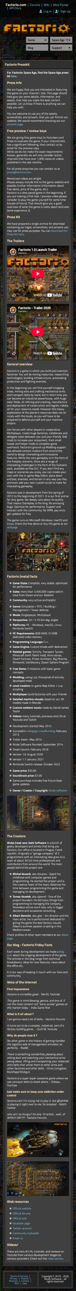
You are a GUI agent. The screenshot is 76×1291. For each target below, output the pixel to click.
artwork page (15, 124)
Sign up (65, 11)
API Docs (15, 8)
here (13, 76)
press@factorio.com (19, 172)
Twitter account (22, 1228)
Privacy (13, 1278)
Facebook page (21, 1223)
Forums (35, 5)
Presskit (13, 1281)
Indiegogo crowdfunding (40, 731)
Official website (22, 1208)
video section (55, 1258)
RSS (17, 1283)
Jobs (24, 1283)
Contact (25, 1281)
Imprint (24, 1278)
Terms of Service (19, 1276)
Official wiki (20, 1218)
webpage (12, 527)
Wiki (46, 5)
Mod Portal (60, 5)
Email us (18, 1238)
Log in (47, 11)
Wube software (58, 790)
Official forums (21, 1213)
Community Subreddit (26, 1233)
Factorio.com (16, 5)
